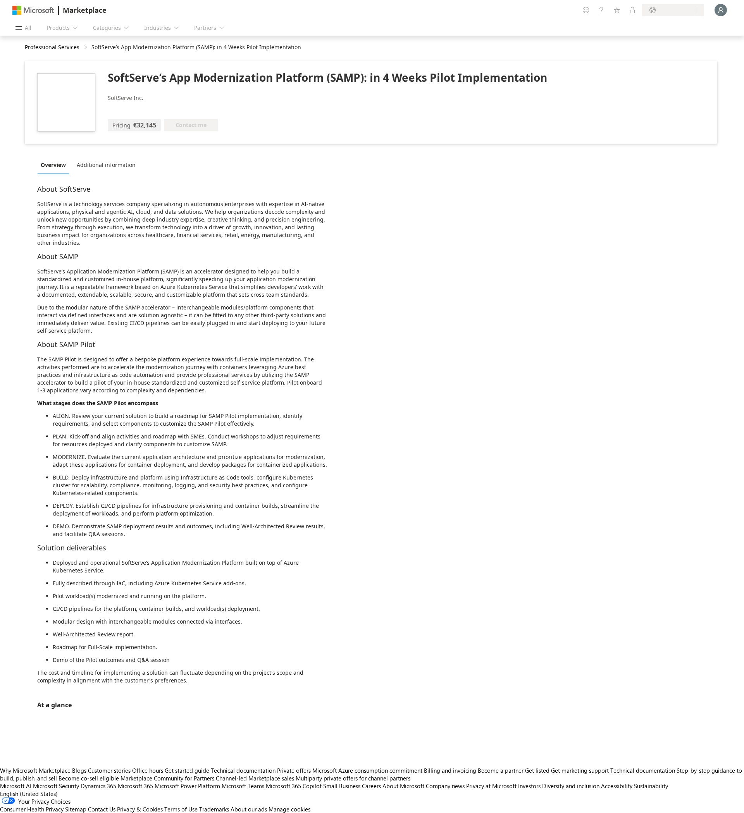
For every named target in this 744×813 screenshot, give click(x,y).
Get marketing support (580, 770)
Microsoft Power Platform (187, 786)
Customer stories (109, 770)
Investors (529, 786)
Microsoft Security (56, 786)
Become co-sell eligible (89, 778)
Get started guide (187, 770)
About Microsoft (403, 786)
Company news (445, 786)
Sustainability (651, 786)
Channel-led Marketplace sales (255, 778)
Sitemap (75, 809)
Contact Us (101, 809)
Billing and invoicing (450, 770)
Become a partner (501, 770)
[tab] (55, 164)
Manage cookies (289, 809)
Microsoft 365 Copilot (294, 786)
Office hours (147, 770)
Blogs (79, 770)
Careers (371, 786)
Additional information (106, 164)
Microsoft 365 (135, 786)
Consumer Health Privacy (32, 809)
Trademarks (214, 809)
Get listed (537, 770)
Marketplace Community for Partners (167, 778)
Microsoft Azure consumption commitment (368, 770)
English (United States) (29, 794)
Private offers (294, 770)
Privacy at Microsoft (491, 786)
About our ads (249, 809)
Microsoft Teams (243, 786)
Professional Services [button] (52, 47)
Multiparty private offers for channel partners (353, 778)
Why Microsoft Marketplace (35, 770)
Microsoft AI (15, 786)
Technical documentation (243, 770)
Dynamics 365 (98, 786)
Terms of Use (181, 809)
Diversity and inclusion (570, 786)
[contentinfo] (86, 47)
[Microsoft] (33, 10)
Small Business (341, 786)
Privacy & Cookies (140, 809)
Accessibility (616, 786)
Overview (53, 164)
